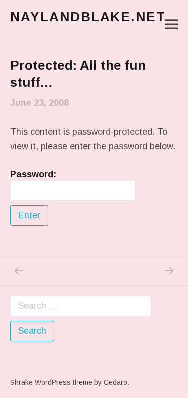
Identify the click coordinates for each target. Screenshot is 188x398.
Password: (33, 175)
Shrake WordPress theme (51, 382)
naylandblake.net (88, 17)
